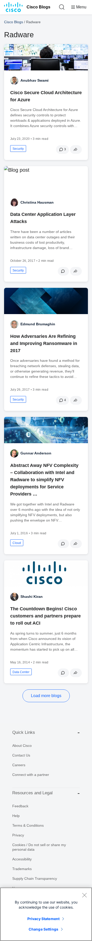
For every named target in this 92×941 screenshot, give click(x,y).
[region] (46, 914)
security (18, 148)
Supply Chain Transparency (34, 878)
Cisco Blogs (38, 7)
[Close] (84, 895)
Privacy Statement (43, 919)
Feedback (20, 806)
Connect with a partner (30, 775)
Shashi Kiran (31, 597)
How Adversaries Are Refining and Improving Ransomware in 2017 (43, 343)
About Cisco (22, 746)
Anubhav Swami (34, 80)
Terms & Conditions (28, 825)
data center (21, 672)
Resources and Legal (32, 792)
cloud (17, 542)
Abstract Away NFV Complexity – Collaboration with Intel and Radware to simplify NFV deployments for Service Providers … (44, 480)
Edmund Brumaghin (37, 324)
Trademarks (22, 869)
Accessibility (22, 859)
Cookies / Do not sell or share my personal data (39, 847)
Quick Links (23, 732)
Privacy (18, 835)
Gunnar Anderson (35, 453)
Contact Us (21, 755)
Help (16, 816)
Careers (18, 765)
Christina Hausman (37, 202)
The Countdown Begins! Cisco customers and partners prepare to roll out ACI (45, 616)
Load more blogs (46, 696)
